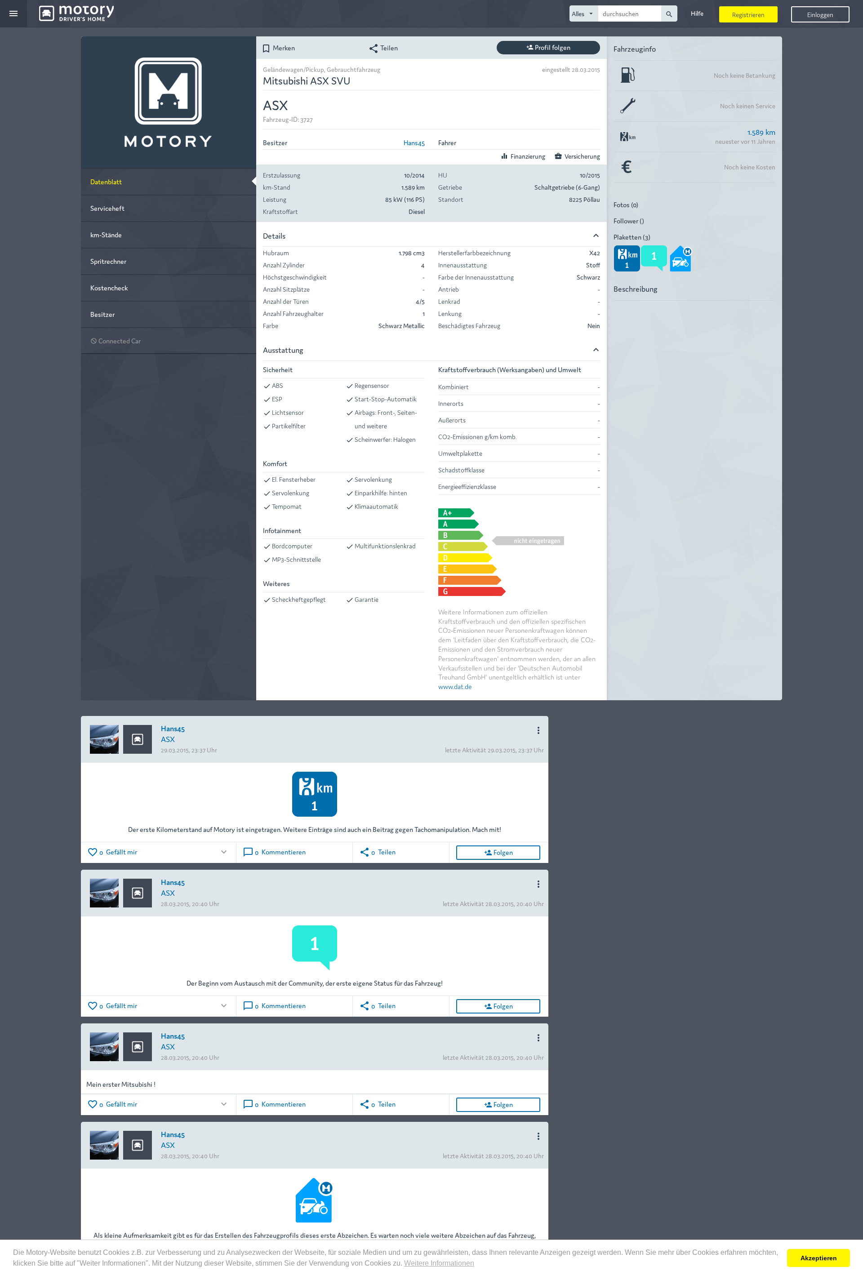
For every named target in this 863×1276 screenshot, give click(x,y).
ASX (168, 738)
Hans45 (414, 142)
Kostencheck (109, 287)
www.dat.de (455, 686)
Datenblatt (106, 181)
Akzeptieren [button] (819, 1258)
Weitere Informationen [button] (439, 1263)
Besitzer (102, 314)
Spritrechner (108, 261)
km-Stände (106, 234)
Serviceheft (107, 208)
